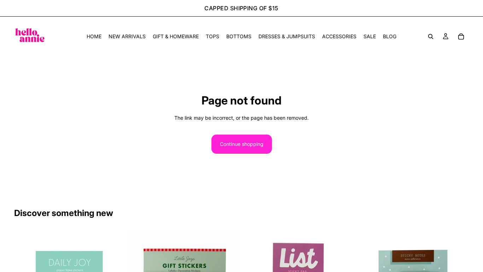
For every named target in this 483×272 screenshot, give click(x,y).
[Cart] (461, 36)
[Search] (430, 36)
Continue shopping (241, 144)
